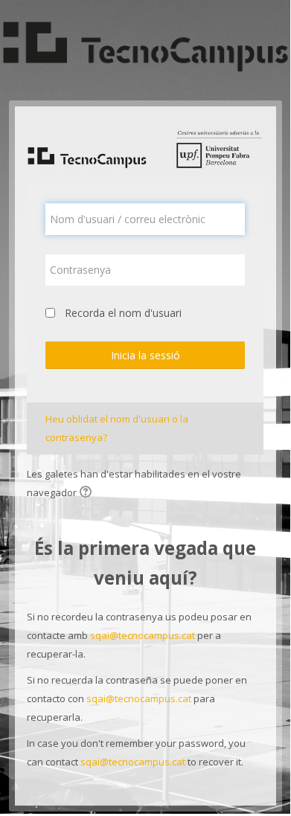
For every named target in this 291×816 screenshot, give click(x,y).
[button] (88, 493)
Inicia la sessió (145, 355)
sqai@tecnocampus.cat (142, 635)
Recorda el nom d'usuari (123, 313)
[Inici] (145, 49)
